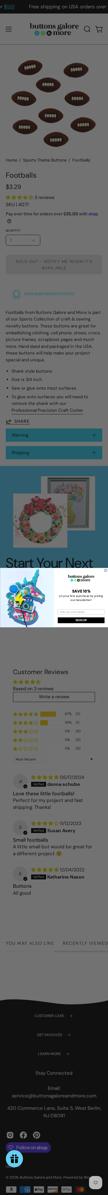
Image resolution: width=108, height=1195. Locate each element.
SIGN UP (81, 620)
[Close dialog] (105, 570)
